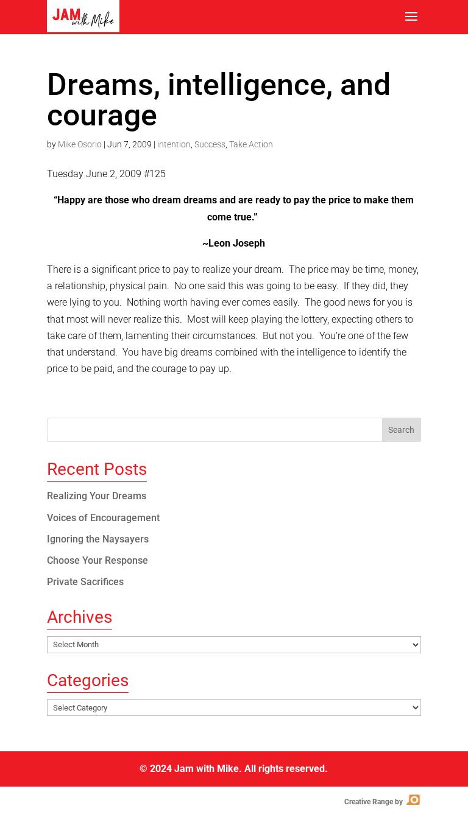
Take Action (251, 144)
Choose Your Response (97, 560)
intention (174, 144)
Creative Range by (381, 802)
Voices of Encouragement (103, 518)
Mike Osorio (80, 144)
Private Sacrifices (85, 582)
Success (209, 144)
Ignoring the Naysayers (98, 539)
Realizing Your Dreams (96, 496)
